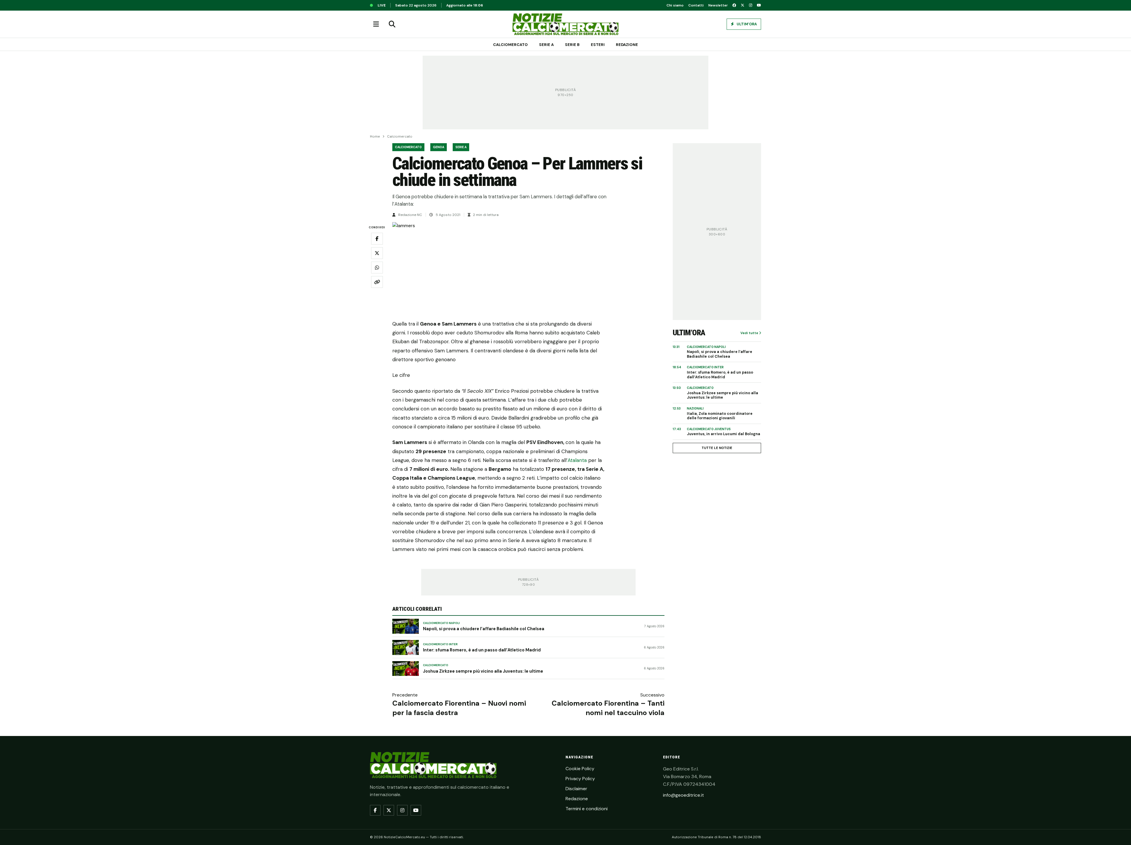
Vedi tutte (749, 333)
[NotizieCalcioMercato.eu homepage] (565, 24)
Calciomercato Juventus (709, 429)
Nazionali (695, 408)
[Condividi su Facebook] (377, 239)
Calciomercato (510, 44)
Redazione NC (410, 214)
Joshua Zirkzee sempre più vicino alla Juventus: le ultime (483, 671)
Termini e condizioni (587, 809)
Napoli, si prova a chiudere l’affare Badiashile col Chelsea (483, 628)
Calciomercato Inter (440, 644)
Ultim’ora (746, 24)
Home (375, 136)
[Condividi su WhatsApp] (377, 267)
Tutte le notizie (717, 448)
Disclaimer (576, 788)
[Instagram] (750, 5)
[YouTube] (759, 5)
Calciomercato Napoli (441, 623)
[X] (742, 5)
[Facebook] (734, 5)
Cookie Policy (580, 768)
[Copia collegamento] (377, 282)
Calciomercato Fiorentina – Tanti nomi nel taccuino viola (608, 708)
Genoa (438, 147)
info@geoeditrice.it (683, 795)
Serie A (546, 44)
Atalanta (578, 460)
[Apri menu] (376, 24)
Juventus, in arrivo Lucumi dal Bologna (723, 434)
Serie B (572, 44)
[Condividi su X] (377, 253)
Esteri (598, 44)
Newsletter (718, 5)
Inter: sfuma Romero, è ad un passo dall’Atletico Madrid (482, 650)
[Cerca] (392, 24)
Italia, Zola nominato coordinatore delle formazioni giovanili (720, 416)
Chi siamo (675, 5)
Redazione (627, 44)
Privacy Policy (580, 778)
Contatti (696, 5)
